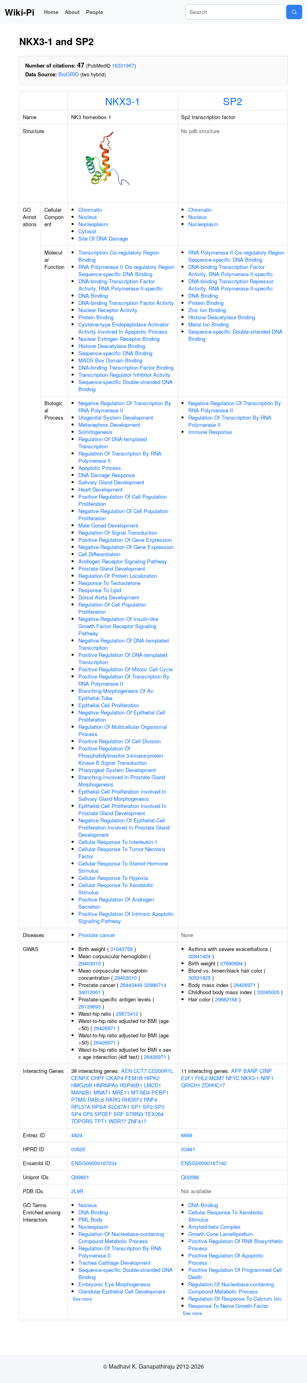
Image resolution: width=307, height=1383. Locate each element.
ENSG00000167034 (94, 1163)
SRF (119, 1114)
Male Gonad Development (108, 525)
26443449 (131, 985)
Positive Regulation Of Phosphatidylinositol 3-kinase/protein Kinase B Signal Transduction (120, 755)
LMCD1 (152, 1085)
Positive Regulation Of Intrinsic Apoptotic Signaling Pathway (126, 917)
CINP (265, 1071)
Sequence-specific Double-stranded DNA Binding (125, 385)
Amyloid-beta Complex (214, 1226)
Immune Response (210, 432)
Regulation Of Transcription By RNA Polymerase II (119, 457)
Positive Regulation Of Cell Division (119, 741)
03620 (78, 1149)
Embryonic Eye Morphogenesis (114, 1284)
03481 (188, 1149)
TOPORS (82, 1121)
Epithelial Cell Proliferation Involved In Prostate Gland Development (122, 809)
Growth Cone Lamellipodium (220, 1234)
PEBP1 (160, 1092)
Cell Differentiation (99, 554)
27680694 (231, 963)
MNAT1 (102, 1092)
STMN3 (134, 1114)
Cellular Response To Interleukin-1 (117, 842)
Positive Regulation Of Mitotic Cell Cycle (125, 669)
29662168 (226, 999)
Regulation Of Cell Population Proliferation (112, 608)
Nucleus (87, 217)
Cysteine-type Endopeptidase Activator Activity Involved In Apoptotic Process (123, 327)
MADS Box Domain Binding (110, 360)
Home (51, 12)
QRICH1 (190, 1085)
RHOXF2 (132, 1099)
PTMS (78, 1099)
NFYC (232, 1078)
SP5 (88, 1114)
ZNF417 (137, 1121)
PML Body (90, 1219)
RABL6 (96, 1099)
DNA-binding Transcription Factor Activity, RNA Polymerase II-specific (120, 284)
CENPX (80, 1078)
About (72, 12)
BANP (250, 1071)
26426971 (105, 1028)
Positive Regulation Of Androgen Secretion (116, 902)
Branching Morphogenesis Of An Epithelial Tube (116, 694)
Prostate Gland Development (111, 568)
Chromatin (90, 209)
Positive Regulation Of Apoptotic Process (226, 1259)
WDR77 (117, 1121)
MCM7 (216, 1078)
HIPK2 (151, 1078)
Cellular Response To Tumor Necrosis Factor (121, 852)
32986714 (155, 985)
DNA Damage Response (106, 475)
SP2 (232, 101)
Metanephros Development (109, 424)
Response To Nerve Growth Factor (228, 1305)
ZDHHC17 (213, 1085)
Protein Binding (96, 317)
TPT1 (100, 1121)
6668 (186, 1135)
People (94, 12)
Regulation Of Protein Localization (117, 575)
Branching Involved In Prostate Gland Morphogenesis (121, 780)
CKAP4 (115, 1078)
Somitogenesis (95, 432)
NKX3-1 (122, 101)
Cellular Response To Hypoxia (113, 878)
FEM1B (134, 1078)
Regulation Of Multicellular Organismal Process (122, 730)
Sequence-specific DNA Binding (115, 353)
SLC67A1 (119, 1106)
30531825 (199, 977)
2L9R (77, 1191)
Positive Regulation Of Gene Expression (125, 539)
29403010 (89, 963)
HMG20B (81, 1085)
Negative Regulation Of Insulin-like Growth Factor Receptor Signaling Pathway (118, 626)
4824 (76, 1135)
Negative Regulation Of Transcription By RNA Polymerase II (124, 406)
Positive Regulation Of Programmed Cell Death (235, 1273)
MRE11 (121, 1092)
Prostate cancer (96, 935)
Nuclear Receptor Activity (108, 310)
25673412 (127, 1013)
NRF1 (267, 1078)
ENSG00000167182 (204, 1163)
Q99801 (80, 1177)
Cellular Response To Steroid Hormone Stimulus (123, 867)
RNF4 (150, 1099)
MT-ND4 (140, 1092)
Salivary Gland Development (111, 482)
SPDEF (103, 1114)
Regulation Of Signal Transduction (117, 532)
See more (82, 1298)
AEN (126, 1071)
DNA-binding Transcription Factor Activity (126, 302)
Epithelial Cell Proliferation (108, 705)
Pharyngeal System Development (117, 770)
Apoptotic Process (99, 468)
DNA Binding (93, 295)
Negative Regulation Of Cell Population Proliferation (123, 514)
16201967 (123, 65)
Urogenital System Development (115, 417)
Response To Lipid (99, 590)
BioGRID (68, 74)
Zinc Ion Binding (207, 310)
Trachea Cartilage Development (114, 1262)
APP (236, 1071)
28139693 (89, 1006)
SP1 (136, 1106)
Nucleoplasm (93, 224)
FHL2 (201, 1078)
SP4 (76, 1114)
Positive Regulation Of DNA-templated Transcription (122, 658)
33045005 (268, 992)
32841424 (199, 956)
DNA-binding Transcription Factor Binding (125, 367)
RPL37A (80, 1106)
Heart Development (100, 489)
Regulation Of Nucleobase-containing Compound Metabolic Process (121, 1237)
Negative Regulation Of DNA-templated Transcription (123, 644)
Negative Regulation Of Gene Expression (125, 547)
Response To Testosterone (109, 583)
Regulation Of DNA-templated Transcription (112, 442)
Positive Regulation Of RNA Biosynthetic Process (235, 1244)
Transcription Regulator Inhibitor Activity (124, 374)
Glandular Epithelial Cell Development (121, 1291)
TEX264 (154, 1114)
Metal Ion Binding (208, 324)
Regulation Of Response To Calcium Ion (234, 1298)
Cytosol (87, 231)
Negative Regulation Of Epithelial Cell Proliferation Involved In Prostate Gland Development (123, 827)
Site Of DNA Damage (103, 238)
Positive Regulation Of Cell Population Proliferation (122, 500)
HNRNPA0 (106, 1085)
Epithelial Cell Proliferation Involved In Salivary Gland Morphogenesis (122, 795)
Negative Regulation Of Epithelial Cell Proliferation (121, 715)
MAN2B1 (81, 1092)
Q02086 (190, 1177)
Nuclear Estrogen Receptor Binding (118, 338)
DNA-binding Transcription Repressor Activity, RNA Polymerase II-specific (230, 284)
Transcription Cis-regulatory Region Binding (118, 256)
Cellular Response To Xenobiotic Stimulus (116, 888)
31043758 (121, 949)
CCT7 (140, 1071)
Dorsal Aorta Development (108, 597)
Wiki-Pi (19, 12)
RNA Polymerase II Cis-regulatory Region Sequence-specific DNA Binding (126, 270)
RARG (113, 1099)
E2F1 (187, 1078)
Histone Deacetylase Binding (111, 346)
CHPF (98, 1078)
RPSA (99, 1106)
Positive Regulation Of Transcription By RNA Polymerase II (123, 680)
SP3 (159, 1106)
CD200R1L (160, 1071)
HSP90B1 (131, 1085)
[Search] (294, 12)
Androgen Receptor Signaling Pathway (122, 561)
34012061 (89, 992)
